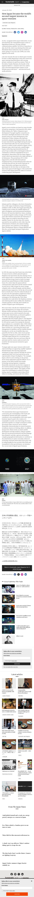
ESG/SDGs (21, 695)
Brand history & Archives (7, 774)
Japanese (4, 36)
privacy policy (14, 660)
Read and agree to (11, 660)
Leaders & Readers (6, 695)
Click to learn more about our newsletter (12, 653)
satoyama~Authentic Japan (8, 714)
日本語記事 (5, 756)
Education (20, 798)
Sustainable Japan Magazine (9, 22)
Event (4, 798)
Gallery (20, 755)
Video (20, 778)
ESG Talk (4, 736)
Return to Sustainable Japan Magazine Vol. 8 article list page (17, 568)
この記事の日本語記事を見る (9, 561)
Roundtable (21, 716)
